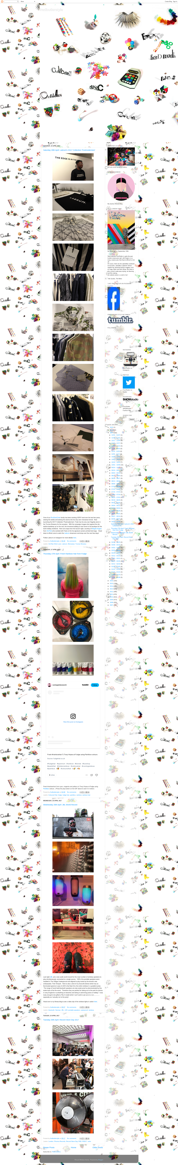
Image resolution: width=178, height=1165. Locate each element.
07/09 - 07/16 (116, 494)
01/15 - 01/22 (116, 572)
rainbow (78, 795)
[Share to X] (85, 541)
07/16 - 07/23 (116, 492)
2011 (111, 594)
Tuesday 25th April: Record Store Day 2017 (61, 1020)
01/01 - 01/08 (116, 577)
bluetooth (51, 1010)
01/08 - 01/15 (116, 574)
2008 (112, 602)
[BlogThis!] (83, 541)
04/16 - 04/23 (116, 542)
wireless (91, 1010)
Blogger (100, 1160)
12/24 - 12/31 (116, 438)
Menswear (71, 544)
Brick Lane (57, 544)
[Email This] (81, 541)
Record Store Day (72, 1141)
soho (89, 1141)
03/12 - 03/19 (116, 556)
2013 (112, 589)
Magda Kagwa (97, 528)
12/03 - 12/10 (116, 446)
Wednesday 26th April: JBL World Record (60, 805)
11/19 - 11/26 (115, 451)
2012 (112, 591)
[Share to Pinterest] (88, 541)
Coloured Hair (52, 795)
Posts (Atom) (56, 1152)
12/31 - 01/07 (116, 435)
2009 (112, 599)
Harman (58, 1010)
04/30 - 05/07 (116, 519)
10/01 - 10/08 (116, 465)
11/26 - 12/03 (115, 448)
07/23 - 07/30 (116, 489)
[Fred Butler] (114, 310)
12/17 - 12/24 (116, 440)
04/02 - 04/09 (116, 547)
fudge (60, 795)
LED (66, 1010)
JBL (51, 977)
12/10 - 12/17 (116, 443)
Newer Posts (48, 1147)
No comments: (72, 541)
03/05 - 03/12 (116, 558)
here (74, 537)
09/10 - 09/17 (116, 470)
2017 (112, 433)
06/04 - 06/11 (115, 505)
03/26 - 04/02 (116, 550)
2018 (112, 430)
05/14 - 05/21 (116, 513)
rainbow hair (86, 795)
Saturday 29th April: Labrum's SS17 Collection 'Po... (122, 524)
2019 (112, 427)
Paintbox (46, 788)
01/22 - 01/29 (116, 569)
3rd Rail (49, 531)
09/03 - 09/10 (116, 473)
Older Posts (98, 1147)
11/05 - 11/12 (115, 454)
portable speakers (74, 1010)
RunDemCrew (55, 517)
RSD (79, 1141)
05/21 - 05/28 (116, 511)
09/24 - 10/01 (116, 467)
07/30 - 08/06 (116, 486)
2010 (112, 597)
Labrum (66, 533)
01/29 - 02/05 (116, 566)
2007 (112, 605)
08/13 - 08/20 (116, 481)
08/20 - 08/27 (116, 478)
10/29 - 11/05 (115, 457)
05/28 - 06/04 (116, 508)
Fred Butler (110, 286)
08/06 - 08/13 (116, 484)
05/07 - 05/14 (116, 516)
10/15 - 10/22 (116, 462)
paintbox (73, 795)
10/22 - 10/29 (116, 459)
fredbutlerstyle (51, 9)
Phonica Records (59, 1141)
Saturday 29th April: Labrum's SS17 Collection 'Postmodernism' (69, 150)
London (50, 1141)
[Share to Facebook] (86, 541)
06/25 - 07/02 (116, 497)
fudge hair (66, 795)
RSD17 (84, 1141)
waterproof (84, 1010)
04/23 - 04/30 (116, 521)
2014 (112, 586)
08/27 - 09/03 (116, 475)
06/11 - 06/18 (115, 502)
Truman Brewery (80, 544)
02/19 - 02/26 (116, 561)
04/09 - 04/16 (116, 545)
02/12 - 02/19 (116, 564)
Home (73, 1147)
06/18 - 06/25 (116, 500)
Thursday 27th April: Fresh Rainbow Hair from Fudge (65, 554)
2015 (112, 583)
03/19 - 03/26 (116, 553)
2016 (112, 581)
